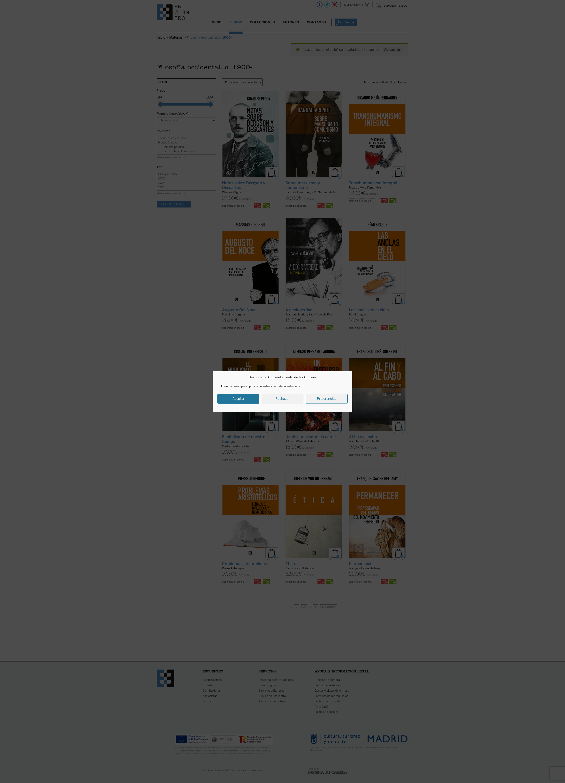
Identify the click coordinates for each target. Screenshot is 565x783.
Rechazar (282, 398)
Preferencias (326, 398)
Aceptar (238, 398)
